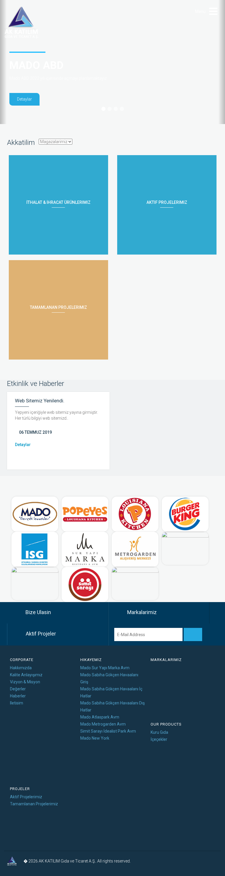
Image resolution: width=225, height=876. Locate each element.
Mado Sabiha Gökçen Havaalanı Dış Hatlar (112, 706)
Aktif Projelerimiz (26, 796)
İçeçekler (159, 739)
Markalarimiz (166, 660)
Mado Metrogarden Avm (103, 724)
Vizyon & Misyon (25, 682)
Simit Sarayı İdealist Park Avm (108, 731)
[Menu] (213, 11)
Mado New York (94, 738)
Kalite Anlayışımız (26, 674)
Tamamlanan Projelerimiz (34, 804)
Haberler (18, 696)
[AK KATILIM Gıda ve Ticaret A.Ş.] (21, 22)
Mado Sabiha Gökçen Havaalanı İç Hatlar (111, 692)
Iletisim (16, 703)
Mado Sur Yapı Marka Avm (104, 667)
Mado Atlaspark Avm (99, 717)
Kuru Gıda (159, 732)
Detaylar (24, 99)
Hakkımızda (21, 667)
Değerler (18, 689)
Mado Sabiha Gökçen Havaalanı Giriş (109, 678)
